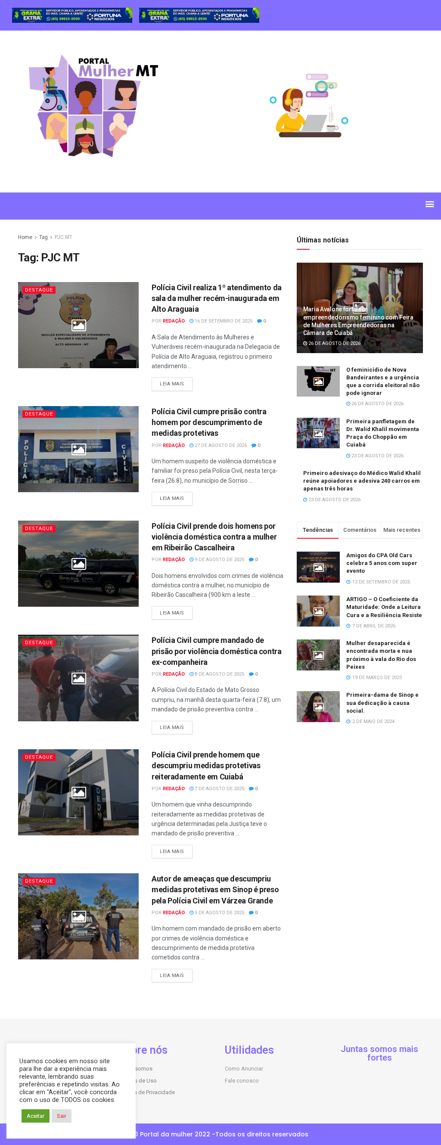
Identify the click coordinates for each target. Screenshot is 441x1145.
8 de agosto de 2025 (218, 674)
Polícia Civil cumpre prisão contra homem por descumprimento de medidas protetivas (209, 422)
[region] (72, 15)
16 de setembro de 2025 (222, 321)
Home (25, 237)
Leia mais (172, 384)
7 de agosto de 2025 (218, 788)
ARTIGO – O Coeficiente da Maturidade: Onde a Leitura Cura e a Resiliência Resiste (384, 607)
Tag (43, 237)
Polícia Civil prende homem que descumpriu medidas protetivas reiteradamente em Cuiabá (206, 765)
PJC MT (63, 237)
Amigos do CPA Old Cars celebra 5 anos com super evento (381, 563)
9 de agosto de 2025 (218, 559)
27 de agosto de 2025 (220, 445)
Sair (61, 1116)
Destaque (39, 290)
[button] (429, 204)
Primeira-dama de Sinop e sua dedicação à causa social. (382, 703)
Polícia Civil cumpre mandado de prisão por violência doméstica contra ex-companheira (217, 651)
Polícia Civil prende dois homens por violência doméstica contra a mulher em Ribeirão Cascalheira (214, 536)
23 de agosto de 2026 (377, 456)
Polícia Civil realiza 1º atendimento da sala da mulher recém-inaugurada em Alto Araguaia (217, 298)
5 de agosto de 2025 (218, 912)
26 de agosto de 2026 (333, 343)
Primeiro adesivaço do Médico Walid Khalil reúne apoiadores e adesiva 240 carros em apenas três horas (362, 481)
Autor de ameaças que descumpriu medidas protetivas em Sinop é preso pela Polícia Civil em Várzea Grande (215, 889)
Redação (174, 321)
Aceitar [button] (35, 1116)
